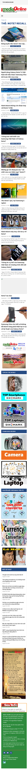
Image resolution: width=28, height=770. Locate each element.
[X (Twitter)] (11, 752)
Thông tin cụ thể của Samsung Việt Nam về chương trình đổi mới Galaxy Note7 (13, 265)
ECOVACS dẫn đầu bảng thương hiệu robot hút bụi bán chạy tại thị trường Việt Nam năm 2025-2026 (13, 596)
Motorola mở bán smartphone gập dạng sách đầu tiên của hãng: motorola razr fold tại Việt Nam (13, 587)
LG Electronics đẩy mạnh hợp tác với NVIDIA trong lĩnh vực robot (12, 609)
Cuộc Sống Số (14, 174)
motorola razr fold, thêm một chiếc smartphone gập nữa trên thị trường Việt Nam (13, 617)
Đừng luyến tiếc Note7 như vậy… (13, 44)
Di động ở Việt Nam (15, 46)
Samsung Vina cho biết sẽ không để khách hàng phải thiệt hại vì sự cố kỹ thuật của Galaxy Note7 (14, 326)
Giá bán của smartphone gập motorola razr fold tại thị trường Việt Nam (13, 603)
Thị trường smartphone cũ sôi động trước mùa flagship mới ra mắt (13, 580)
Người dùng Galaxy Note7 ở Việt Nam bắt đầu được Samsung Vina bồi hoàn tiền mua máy (13, 74)
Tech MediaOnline (7, 2)
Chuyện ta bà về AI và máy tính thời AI (12, 574)
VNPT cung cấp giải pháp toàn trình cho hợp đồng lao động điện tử (13, 630)
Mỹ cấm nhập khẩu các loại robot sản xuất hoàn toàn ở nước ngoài (13, 624)
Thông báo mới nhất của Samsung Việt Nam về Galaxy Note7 (12, 139)
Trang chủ (3, 20)
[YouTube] (7, 752)
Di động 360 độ (14, 110)
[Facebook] (4, 752)
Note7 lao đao (6, 296)
